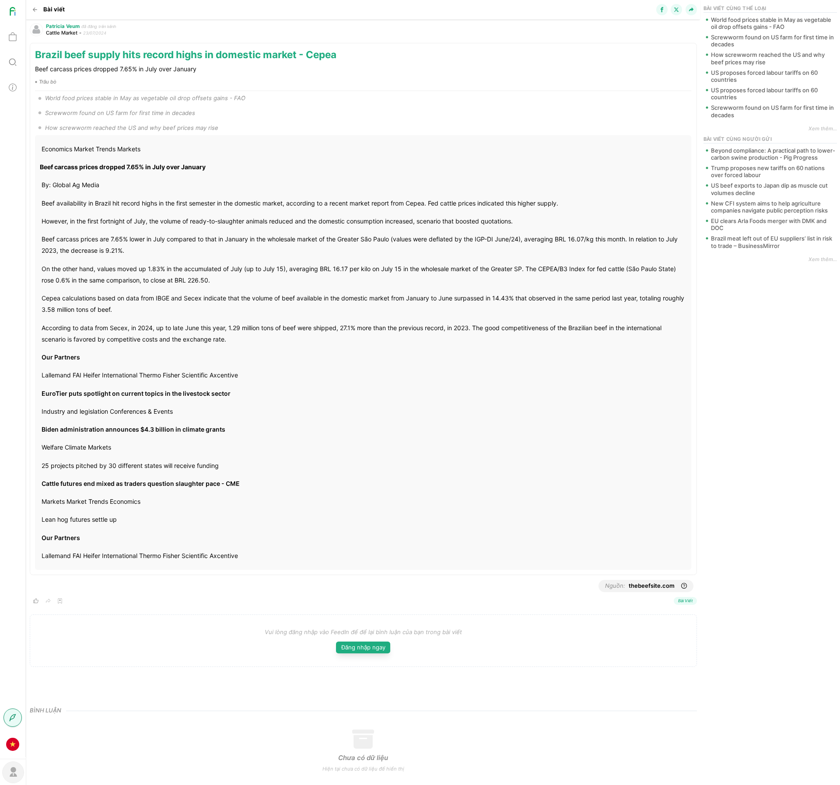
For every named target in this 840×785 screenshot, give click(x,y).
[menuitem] (12, 13)
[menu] (13, 378)
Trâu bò (47, 82)
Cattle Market (61, 33)
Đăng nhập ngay (363, 647)
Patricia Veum (63, 26)
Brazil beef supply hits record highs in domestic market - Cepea (185, 54)
